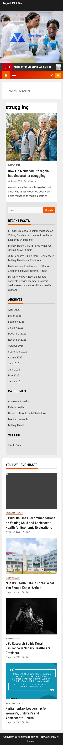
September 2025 (17, 351)
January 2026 (15, 327)
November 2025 (17, 339)
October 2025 (16, 345)
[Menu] (13, 75)
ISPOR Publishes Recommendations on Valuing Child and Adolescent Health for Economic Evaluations (30, 235)
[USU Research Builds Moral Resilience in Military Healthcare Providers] (31, 616)
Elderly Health (14, 165)
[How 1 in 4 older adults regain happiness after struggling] (31, 137)
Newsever (47, 736)
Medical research (18, 419)
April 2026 (14, 309)
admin (33, 181)
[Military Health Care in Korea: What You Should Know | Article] (31, 556)
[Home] (6, 75)
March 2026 (14, 315)
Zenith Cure (14, 445)
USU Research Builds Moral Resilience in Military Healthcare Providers (28, 648)
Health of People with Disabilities (27, 413)
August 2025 (15, 357)
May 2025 (13, 375)
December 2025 (17, 333)
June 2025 (14, 369)
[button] (13, 75)
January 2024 (15, 381)
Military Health (16, 425)
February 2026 (16, 321)
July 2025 (13, 363)
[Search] (52, 75)
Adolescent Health (18, 401)
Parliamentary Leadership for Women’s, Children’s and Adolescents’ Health (26, 713)
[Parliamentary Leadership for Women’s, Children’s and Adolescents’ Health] (31, 681)
